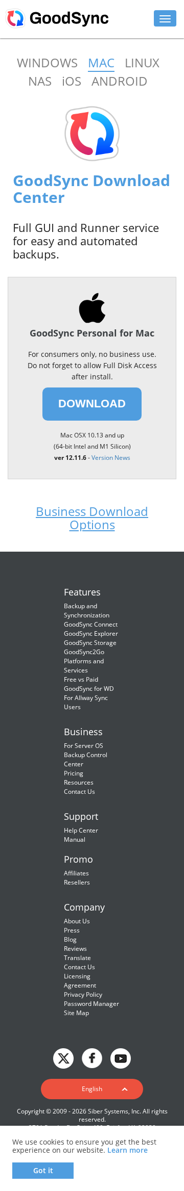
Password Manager (91, 1003)
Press (72, 930)
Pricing (73, 773)
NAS (40, 80)
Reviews (75, 948)
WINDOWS (47, 62)
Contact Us (79, 791)
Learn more (127, 1150)
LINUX (142, 62)
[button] (92, 1089)
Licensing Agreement (80, 981)
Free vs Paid (81, 679)
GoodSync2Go (84, 652)
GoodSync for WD (89, 688)
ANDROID (119, 80)
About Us (77, 921)
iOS (71, 80)
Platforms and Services (84, 666)
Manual (74, 839)
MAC (101, 62)
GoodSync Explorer (91, 633)
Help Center (81, 830)
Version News (110, 457)
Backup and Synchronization (86, 610)
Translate (77, 957)
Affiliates (76, 873)
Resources (79, 782)
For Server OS (83, 745)
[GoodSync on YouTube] (120, 1057)
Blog (70, 939)
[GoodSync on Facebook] (92, 1057)
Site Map (76, 1012)
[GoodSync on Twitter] (63, 1057)
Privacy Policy (83, 994)
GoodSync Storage (90, 642)
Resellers (77, 882)
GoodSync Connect (91, 624)
